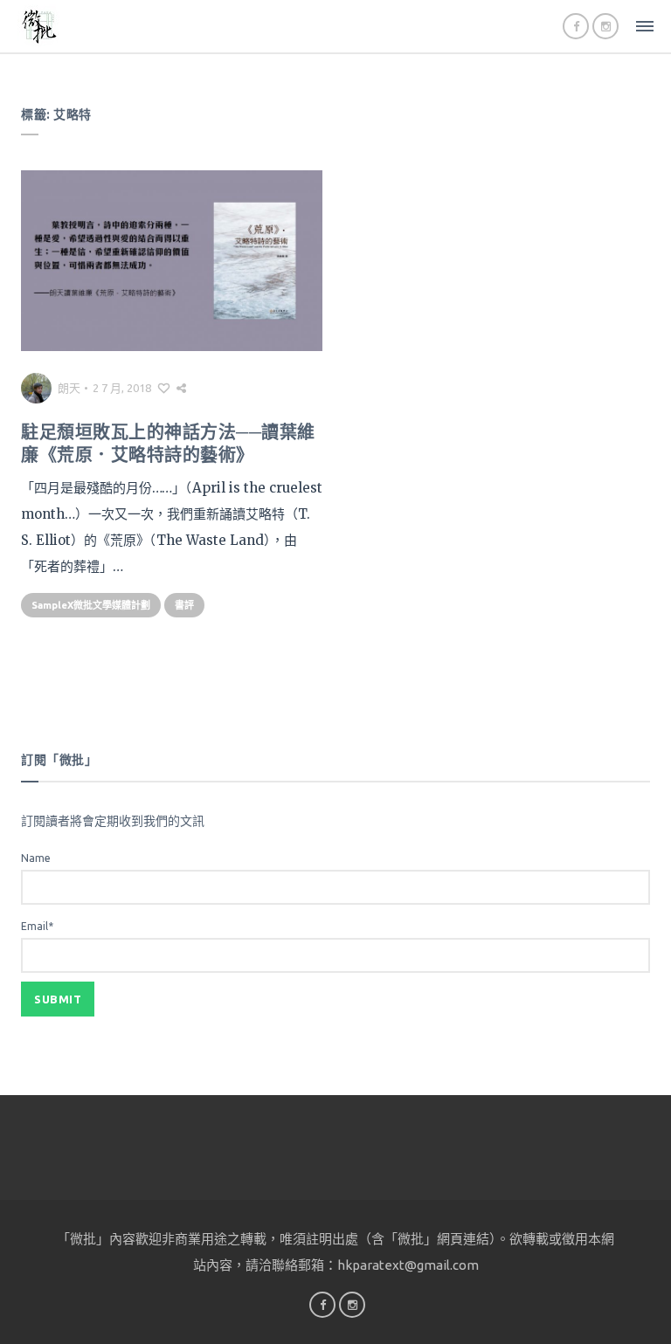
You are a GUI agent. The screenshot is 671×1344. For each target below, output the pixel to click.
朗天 (69, 388)
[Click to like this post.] (163, 388)
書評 (184, 605)
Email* (37, 926)
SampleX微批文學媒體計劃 (90, 605)
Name (36, 858)
